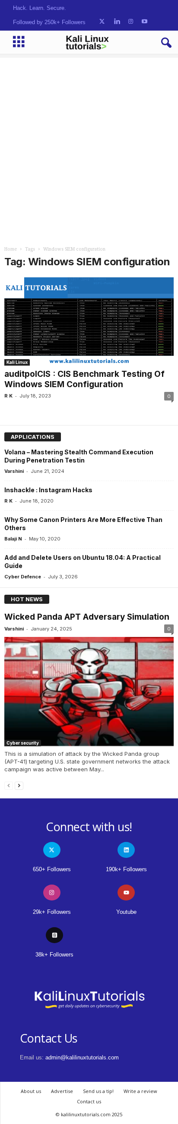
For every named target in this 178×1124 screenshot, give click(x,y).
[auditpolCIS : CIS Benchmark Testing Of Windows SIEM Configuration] (89, 321)
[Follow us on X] (102, 22)
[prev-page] (8, 785)
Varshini (14, 471)
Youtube (126, 912)
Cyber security (22, 742)
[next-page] (19, 785)
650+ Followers (52, 869)
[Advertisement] (89, 146)
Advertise (62, 1091)
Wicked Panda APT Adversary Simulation (86, 617)
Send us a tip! (98, 1091)
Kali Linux (17, 362)
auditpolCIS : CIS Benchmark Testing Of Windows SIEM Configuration (84, 379)
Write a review (140, 1091)
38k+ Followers (54, 954)
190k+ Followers (126, 869)
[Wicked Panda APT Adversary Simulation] (89, 691)
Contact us (89, 1101)
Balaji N (13, 539)
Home (10, 249)
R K (8, 396)
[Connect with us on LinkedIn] (117, 22)
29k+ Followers (52, 912)
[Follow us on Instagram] (130, 22)
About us (31, 1091)
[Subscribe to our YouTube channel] (144, 22)
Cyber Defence (22, 577)
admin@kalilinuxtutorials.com (82, 1057)
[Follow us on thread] (54, 935)
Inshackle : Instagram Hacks (48, 490)
